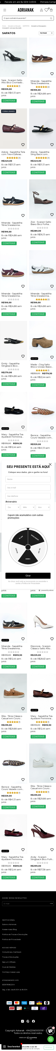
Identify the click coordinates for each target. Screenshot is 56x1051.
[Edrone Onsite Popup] (28, 525)
